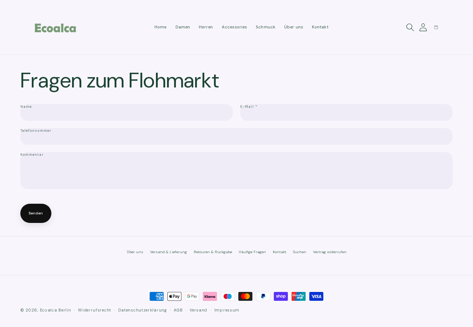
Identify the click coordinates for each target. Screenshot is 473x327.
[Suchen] (410, 27)
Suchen (299, 251)
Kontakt (279, 251)
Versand (198, 310)
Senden (35, 213)
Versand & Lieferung (168, 251)
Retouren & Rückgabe (213, 251)
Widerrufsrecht (94, 310)
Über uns (135, 251)
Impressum (226, 310)
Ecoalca (48, 310)
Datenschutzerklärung (142, 310)
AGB (178, 310)
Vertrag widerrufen (330, 251)
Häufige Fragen (252, 251)
